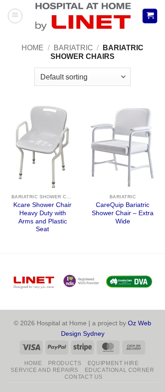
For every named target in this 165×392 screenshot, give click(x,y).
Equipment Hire (113, 363)
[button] (15, 16)
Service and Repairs (44, 370)
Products (65, 363)
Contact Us (84, 377)
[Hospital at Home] (82, 16)
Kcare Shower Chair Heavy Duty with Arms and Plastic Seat (42, 217)
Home (33, 48)
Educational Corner (119, 370)
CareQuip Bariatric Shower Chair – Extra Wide (123, 212)
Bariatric (73, 48)
